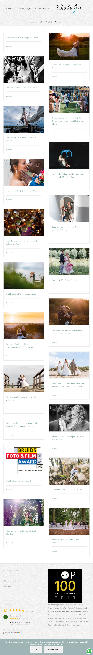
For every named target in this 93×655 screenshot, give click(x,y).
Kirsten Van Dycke (16, 616)
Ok (36, 649)
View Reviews (7, 630)
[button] (59, 21)
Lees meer (9, 46)
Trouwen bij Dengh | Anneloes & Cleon (22, 191)
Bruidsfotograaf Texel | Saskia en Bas (21, 294)
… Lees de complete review (19, 625)
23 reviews (29, 611)
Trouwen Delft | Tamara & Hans (64, 280)
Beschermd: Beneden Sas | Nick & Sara (22, 37)
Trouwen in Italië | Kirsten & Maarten (21, 88)
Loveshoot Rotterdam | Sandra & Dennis (68, 489)
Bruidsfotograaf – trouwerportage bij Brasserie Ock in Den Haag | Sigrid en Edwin (67, 121)
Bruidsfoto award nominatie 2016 (19, 481)
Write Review (17, 630)
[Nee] (90, 647)
